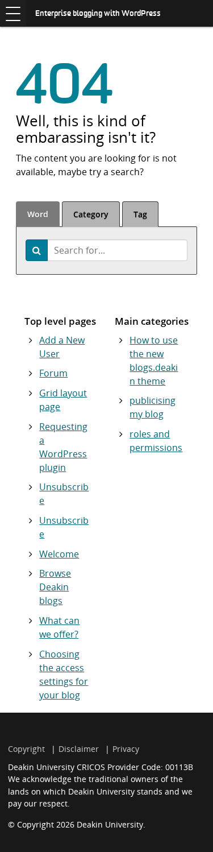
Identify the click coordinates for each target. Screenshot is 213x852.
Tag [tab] (140, 214)
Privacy (125, 748)
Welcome (59, 554)
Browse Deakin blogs (55, 587)
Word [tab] (37, 214)
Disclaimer (79, 748)
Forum (53, 373)
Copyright (26, 748)
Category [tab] (90, 214)
